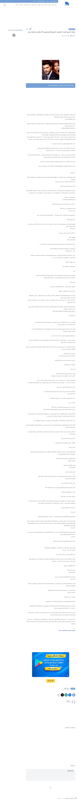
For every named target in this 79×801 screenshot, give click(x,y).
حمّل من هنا (51, 680)
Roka (71, 35)
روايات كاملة (54, 5)
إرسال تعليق (70, 770)
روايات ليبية (34, 5)
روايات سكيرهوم (61, 798)
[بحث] (5, 5)
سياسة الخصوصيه (41, 1)
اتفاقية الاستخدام (53, 1)
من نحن (47, 1)
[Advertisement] (39, 18)
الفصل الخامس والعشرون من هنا (67, 630)
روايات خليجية (41, 5)
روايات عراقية (47, 5)
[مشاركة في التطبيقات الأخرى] (58, 694)
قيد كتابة (21, 5)
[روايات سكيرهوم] (67, 3)
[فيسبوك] (4, 1)
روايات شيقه (72, 29)
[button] (69, 694)
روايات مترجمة (27, 5)
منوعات (17, 5)
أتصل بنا (34, 1)
